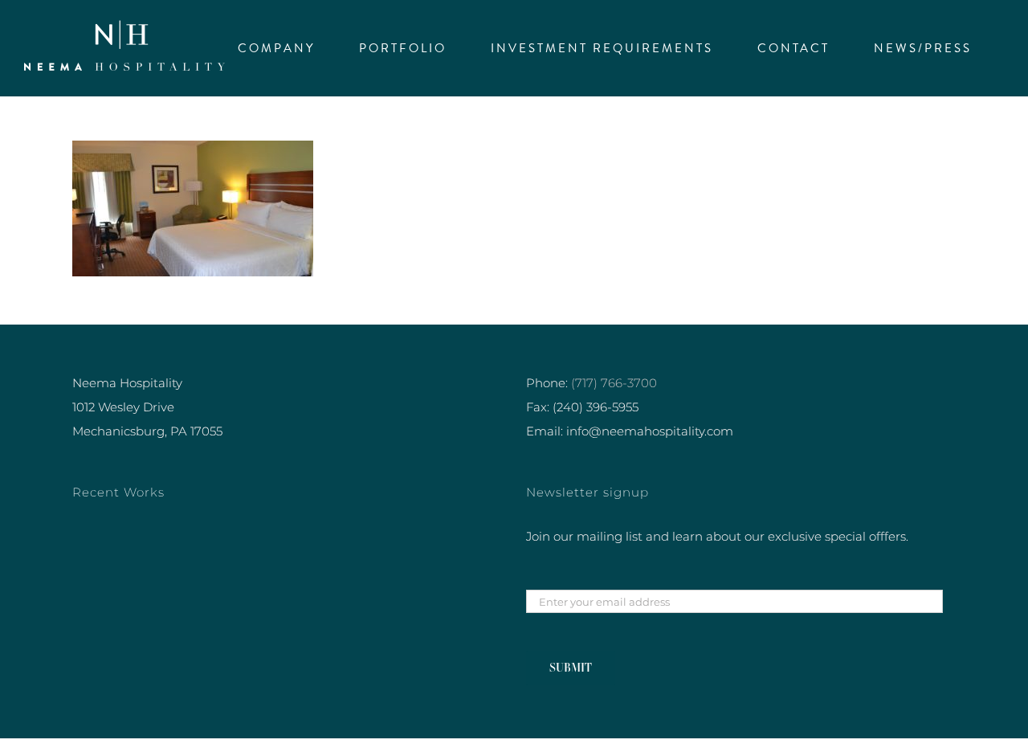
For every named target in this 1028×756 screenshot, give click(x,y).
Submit (570, 668)
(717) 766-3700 (614, 382)
